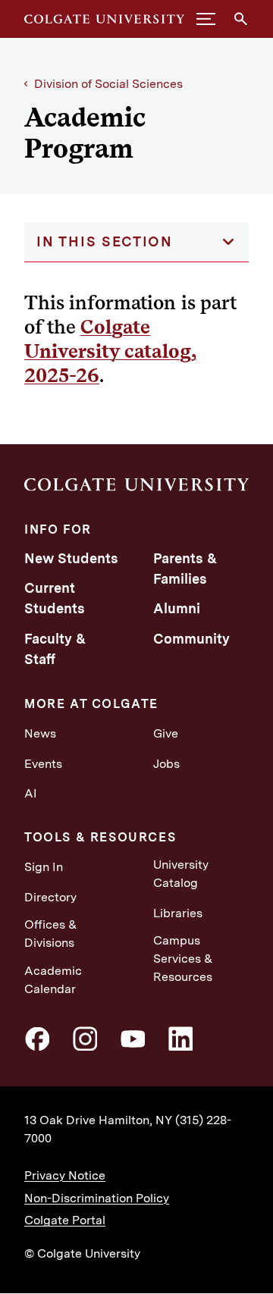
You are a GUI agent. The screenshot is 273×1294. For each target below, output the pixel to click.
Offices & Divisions (50, 933)
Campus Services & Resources (183, 958)
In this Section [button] (104, 241)
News (40, 733)
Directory (50, 897)
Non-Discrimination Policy (96, 1198)
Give (165, 733)
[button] (205, 19)
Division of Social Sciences (108, 84)
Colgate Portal (64, 1220)
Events (43, 764)
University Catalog (181, 873)
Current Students (54, 598)
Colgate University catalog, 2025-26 (110, 351)
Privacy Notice (64, 1175)
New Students (71, 558)
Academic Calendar (53, 979)
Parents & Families (185, 568)
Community (191, 639)
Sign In (43, 867)
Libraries (177, 913)
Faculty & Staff (55, 649)
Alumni (176, 608)
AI (30, 793)
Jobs (166, 764)
